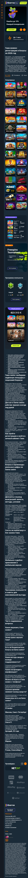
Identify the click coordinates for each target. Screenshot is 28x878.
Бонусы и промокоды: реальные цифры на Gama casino (16, 363)
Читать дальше (12, 268)
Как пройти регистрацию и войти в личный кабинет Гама (16, 360)
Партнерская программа (10, 810)
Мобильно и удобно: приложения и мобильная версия (16, 370)
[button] (21, 29)
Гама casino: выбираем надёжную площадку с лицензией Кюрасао (16, 355)
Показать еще (16, 345)
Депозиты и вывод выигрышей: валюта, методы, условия (16, 365)
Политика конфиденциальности (13, 820)
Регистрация (23, 2)
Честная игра (8, 823)
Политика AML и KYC (10, 816)
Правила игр (8, 825)
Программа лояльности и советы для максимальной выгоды (17, 373)
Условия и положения (10, 827)
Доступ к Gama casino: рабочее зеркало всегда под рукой (15, 358)
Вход (16, 2)
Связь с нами (8, 833)
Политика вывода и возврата (12, 818)
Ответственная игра (10, 822)
